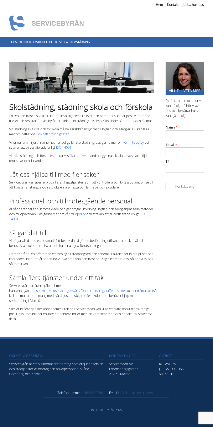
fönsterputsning (92, 290)
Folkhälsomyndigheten (52, 134)
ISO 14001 (64, 147)
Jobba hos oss (193, 4)
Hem (159, 4)
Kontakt (172, 4)
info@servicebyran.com (135, 392)
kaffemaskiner (115, 290)
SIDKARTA (167, 374)
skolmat (42, 290)
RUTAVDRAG (168, 364)
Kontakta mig (184, 186)
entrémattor (142, 290)
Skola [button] (63, 42)
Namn (171, 127)
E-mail (171, 144)
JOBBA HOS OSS (171, 369)
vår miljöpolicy (133, 142)
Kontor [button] (25, 42)
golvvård (73, 290)
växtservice (57, 290)
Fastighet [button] (40, 42)
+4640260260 (92, 392)
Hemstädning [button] (80, 42)
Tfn (168, 161)
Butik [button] (53, 42)
